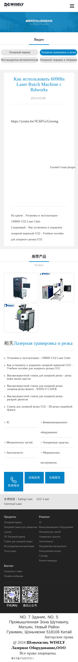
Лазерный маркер (19, 52)
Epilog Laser (25, 499)
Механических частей (50, 531)
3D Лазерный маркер (14, 536)
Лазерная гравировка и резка (58, 52)
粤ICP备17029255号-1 (22, 658)
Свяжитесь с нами (13, 571)
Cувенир (43, 555)
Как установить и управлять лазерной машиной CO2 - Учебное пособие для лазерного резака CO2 (37, 233)
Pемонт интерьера (48, 560)
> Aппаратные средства (55, 442)
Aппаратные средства (49, 536)
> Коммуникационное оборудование (54, 427)
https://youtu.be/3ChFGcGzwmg (34, 121)
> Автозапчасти (13, 452)
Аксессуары (10, 551)
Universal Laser (13, 503)
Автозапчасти (46, 541)
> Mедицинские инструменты (50, 457)
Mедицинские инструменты (52, 546)
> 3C (7, 422)
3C (40, 522)
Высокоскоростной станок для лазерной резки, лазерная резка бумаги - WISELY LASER (35, 387)
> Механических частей (18, 442)
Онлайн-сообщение (13, 576)
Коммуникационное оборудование (56, 527)
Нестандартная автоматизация (19, 546)
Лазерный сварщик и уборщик (58, 59)
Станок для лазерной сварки (18, 541)
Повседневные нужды (50, 551)
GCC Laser (43, 499)
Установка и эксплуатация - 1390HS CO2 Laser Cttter (39, 358)
